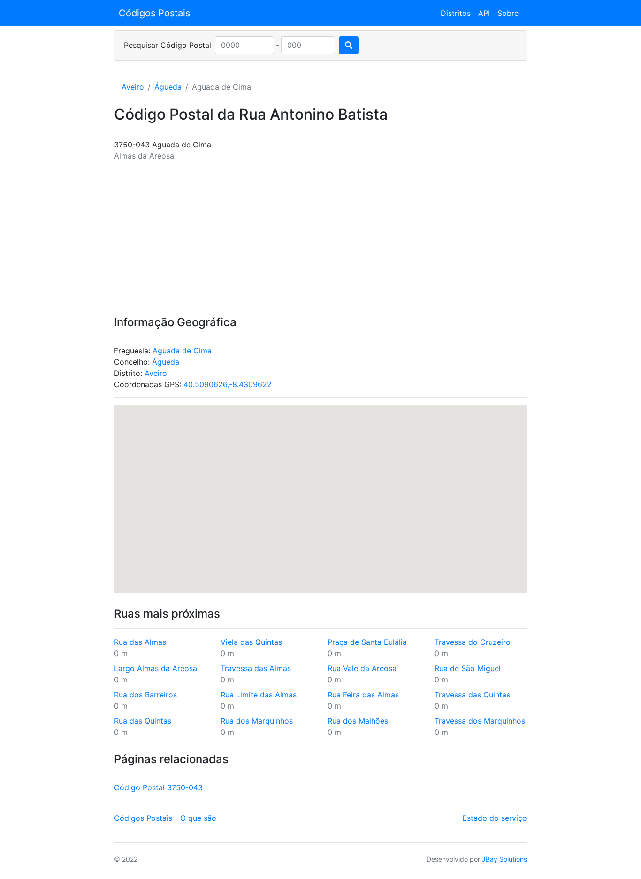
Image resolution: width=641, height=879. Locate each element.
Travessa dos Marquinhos (480, 721)
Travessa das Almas (256, 668)
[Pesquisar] (349, 45)
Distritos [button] (456, 13)
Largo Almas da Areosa (155, 668)
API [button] (484, 13)
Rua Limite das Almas (259, 694)
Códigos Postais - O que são (165, 818)
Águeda (168, 87)
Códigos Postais (154, 13)
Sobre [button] (508, 13)
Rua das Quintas (142, 721)
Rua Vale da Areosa (362, 668)
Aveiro (133, 87)
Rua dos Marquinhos (257, 721)
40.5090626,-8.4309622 (227, 384)
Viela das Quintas (251, 642)
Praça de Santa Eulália (367, 642)
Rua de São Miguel (468, 668)
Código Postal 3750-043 (158, 787)
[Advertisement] (320, 242)
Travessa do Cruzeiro (473, 642)
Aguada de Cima (182, 350)
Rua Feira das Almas (363, 694)
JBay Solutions (504, 859)
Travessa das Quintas (472, 694)
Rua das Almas (140, 642)
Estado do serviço (494, 818)
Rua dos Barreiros (145, 694)
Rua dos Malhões (358, 721)
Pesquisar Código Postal (167, 45)
